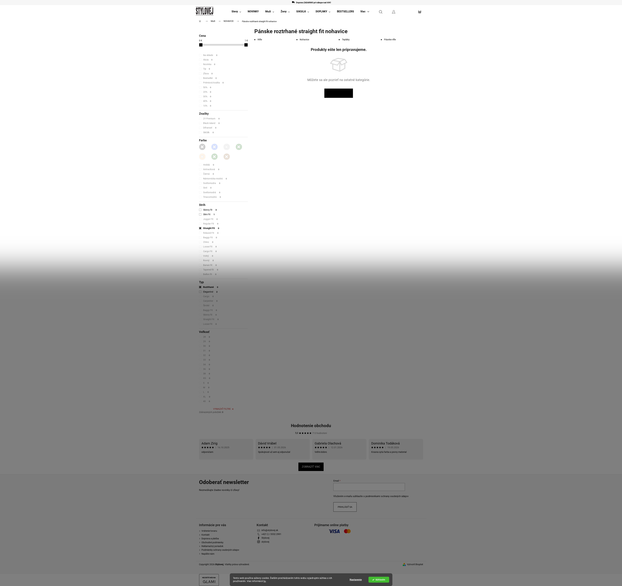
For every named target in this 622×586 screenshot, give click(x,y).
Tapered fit (210, 269)
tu (265, 581)
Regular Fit (210, 223)
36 (206, 369)
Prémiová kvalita (213, 82)
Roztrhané (210, 287)
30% (207, 96)
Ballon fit (209, 274)
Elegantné (210, 291)
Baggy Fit (210, 237)
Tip (206, 68)
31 (206, 350)
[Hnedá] (226, 156)
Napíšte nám (207, 553)
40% (207, 101)
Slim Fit (209, 214)
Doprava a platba (210, 538)
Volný (208, 256)
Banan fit (210, 265)
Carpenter (210, 301)
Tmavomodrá (212, 197)
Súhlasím (380, 579)
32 (206, 355)
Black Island (211, 123)
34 (206, 364)
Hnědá (208, 164)
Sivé (207, 187)
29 (206, 341)
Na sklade (210, 55)
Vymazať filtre (222, 409)
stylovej (265, 541)
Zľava (208, 73)
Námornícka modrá (215, 178)
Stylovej (265, 538)
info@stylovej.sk (269, 530)
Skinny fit (210, 210)
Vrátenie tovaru (209, 531)
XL (206, 396)
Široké (208, 305)
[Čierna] (202, 147)
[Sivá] (226, 147)
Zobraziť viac (311, 466)
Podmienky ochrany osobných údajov (220, 550)
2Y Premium (211, 118)
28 (206, 337)
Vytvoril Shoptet (415, 564)
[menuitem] (236, 11)
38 (206, 373)
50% (207, 87)
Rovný (208, 260)
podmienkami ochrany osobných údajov (386, 496)
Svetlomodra (211, 183)
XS (206, 378)
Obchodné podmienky (212, 542)
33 (206, 359)
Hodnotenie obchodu (311, 425)
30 (206, 346)
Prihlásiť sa (345, 507)
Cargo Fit (210, 251)
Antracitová (211, 169)
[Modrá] (214, 147)
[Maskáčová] (214, 156)
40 (206, 401)
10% (207, 105)
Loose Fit (210, 246)
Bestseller (210, 78)
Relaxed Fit (211, 233)
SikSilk (208, 132)
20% (207, 92)
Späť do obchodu (339, 93)
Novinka (209, 64)
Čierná (208, 174)
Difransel (209, 127)
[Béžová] (202, 156)
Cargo (208, 296)
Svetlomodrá (211, 192)
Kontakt (205, 534)
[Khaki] (239, 147)
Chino (208, 242)
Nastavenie (356, 579)
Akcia (208, 59)
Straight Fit (211, 228)
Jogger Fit (210, 219)
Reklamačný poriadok (212, 546)
